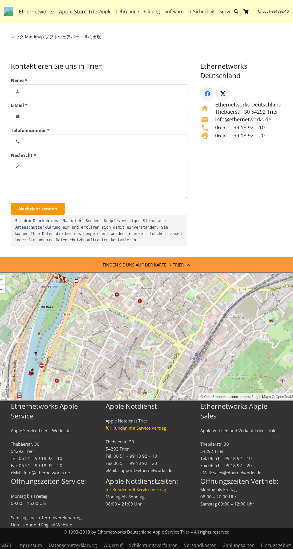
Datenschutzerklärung (37, 227)
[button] (237, 11)
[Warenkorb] (246, 11)
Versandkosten (200, 545)
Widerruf (112, 545)
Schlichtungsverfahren (153, 545)
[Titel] (8, 11)
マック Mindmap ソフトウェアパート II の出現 (56, 37)
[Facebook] (207, 94)
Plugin (256, 396)
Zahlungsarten (239, 545)
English (48, 525)
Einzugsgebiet (276, 545)
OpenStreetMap (216, 396)
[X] (223, 94)
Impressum (29, 545)
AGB (6, 545)
